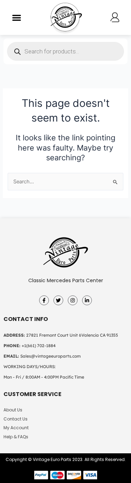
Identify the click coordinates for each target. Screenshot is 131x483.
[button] (16, 17)
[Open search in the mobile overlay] (65, 51)
